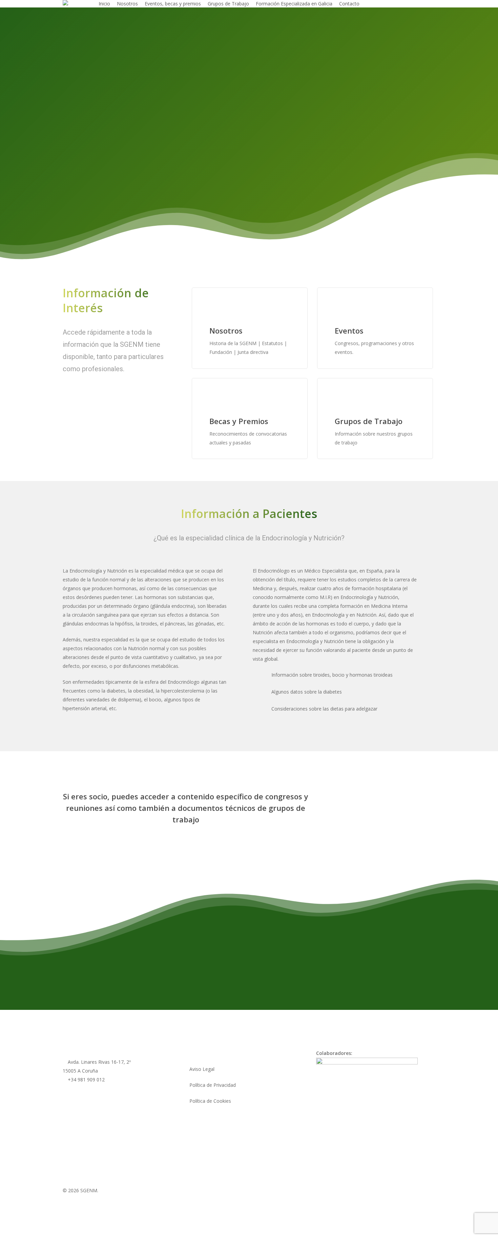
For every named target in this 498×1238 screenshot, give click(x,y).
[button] (101, 226)
